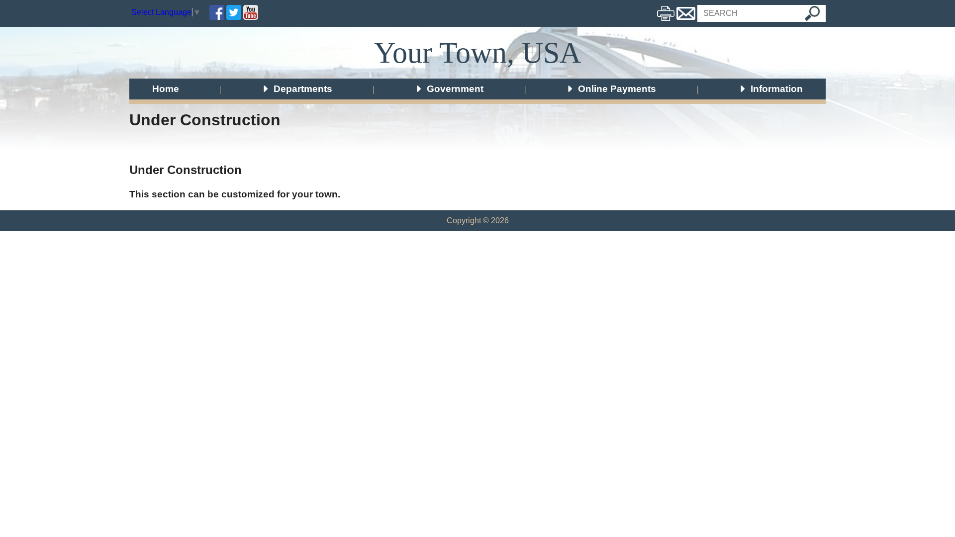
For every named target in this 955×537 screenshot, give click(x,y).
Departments (301, 88)
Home (165, 88)
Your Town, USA (477, 52)
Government (453, 88)
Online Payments (615, 88)
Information (775, 88)
